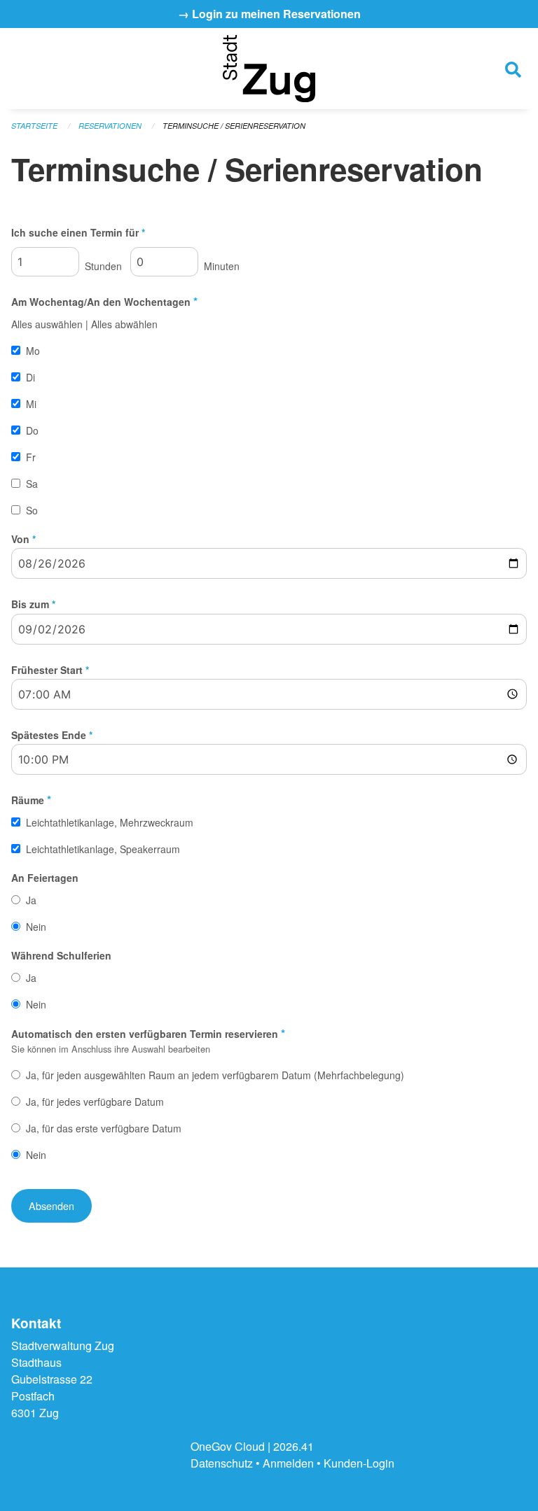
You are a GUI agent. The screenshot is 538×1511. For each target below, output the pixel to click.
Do (32, 430)
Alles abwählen (124, 324)
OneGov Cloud (228, 1446)
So (32, 510)
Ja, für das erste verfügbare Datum (103, 1128)
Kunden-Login (359, 1463)
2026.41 (293, 1446)
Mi (31, 404)
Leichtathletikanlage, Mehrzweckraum (109, 822)
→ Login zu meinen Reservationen (269, 14)
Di (30, 377)
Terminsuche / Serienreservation (234, 125)
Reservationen (110, 125)
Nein (36, 927)
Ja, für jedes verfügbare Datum (95, 1102)
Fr (31, 457)
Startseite (34, 125)
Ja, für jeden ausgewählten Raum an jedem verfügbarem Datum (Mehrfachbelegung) (215, 1075)
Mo (33, 351)
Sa (32, 484)
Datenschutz (222, 1463)
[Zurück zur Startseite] (269, 68)
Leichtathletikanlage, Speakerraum (103, 849)
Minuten (220, 266)
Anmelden (288, 1463)
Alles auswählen (47, 324)
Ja (31, 900)
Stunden (102, 266)
